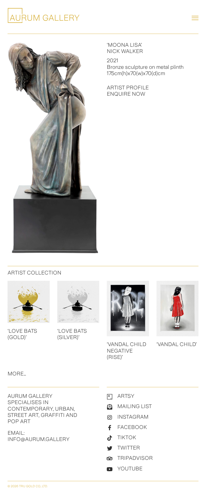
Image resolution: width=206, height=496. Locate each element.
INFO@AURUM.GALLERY (39, 439)
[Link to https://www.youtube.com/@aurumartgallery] (109, 469)
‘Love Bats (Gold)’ (22, 334)
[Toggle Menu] (195, 18)
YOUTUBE (129, 468)
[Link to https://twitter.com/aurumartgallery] (109, 448)
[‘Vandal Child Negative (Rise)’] (128, 308)
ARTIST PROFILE (128, 87)
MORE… (17, 373)
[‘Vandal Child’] (178, 308)
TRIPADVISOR (135, 458)
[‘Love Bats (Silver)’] (78, 302)
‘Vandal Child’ (177, 344)
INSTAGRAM (132, 417)
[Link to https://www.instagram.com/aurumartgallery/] (109, 417)
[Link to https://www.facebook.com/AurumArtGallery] (109, 428)
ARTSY (125, 396)
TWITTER (128, 448)
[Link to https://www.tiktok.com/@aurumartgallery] (109, 438)
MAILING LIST (134, 406)
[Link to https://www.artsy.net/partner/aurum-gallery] (109, 397)
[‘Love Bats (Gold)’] (29, 302)
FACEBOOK (132, 427)
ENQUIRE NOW (126, 94)
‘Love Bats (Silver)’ (72, 334)
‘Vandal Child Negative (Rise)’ (126, 350)
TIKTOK (126, 437)
